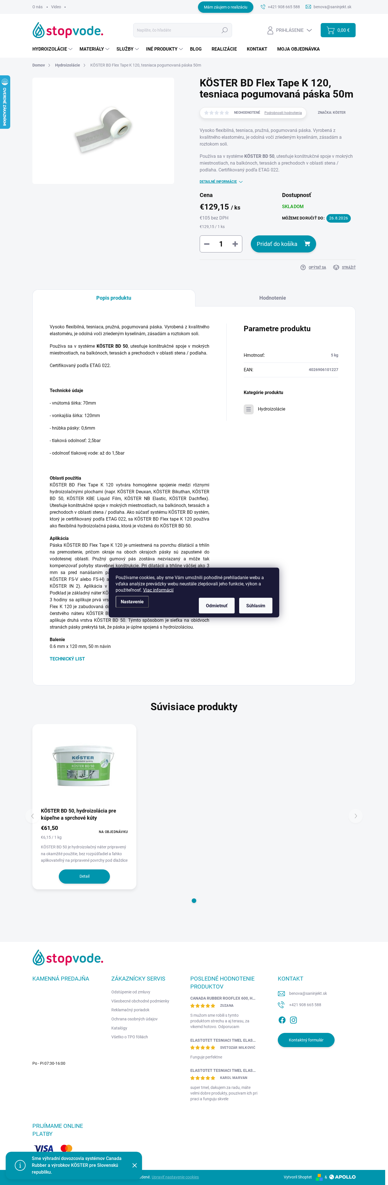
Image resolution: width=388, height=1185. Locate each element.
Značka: (332, 113)
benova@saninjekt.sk (308, 993)
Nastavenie (132, 601)
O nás (37, 7)
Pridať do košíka (277, 244)
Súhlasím (255, 605)
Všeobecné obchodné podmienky (140, 1001)
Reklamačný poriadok (130, 1010)
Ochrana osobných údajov (134, 1019)
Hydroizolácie (271, 409)
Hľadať (225, 30)
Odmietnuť (217, 605)
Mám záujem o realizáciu (225, 7)
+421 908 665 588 (305, 1004)
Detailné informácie (218, 182)
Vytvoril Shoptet (298, 1177)
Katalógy (119, 1028)
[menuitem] (53, 49)
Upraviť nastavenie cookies (175, 1177)
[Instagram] (293, 1019)
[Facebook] (282, 1019)
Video (56, 7)
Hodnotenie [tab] (272, 298)
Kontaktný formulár (306, 1040)
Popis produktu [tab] (113, 298)
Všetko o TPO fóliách (129, 1037)
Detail (84, 876)
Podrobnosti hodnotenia (283, 113)
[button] (194, 900)
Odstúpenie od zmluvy (130, 992)
